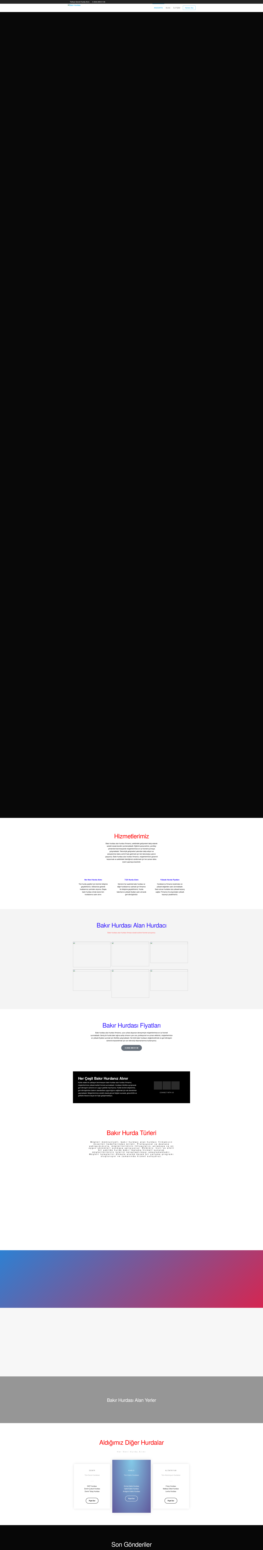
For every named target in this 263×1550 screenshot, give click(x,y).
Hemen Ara (189, 8)
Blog (168, 8)
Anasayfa (158, 8)
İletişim (176, 8)
